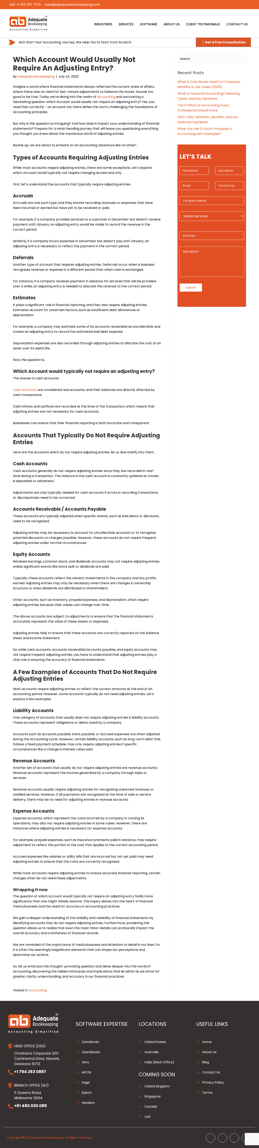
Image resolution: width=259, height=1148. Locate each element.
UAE (147, 1116)
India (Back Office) (159, 1062)
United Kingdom (157, 1086)
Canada (150, 1106)
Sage (86, 1082)
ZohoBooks (90, 1042)
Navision (88, 1102)
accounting (106, 96)
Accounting (37, 990)
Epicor (87, 1092)
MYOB (86, 1072)
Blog (205, 1062)
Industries (103, 24)
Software (148, 24)
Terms (207, 1092)
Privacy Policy (213, 1082)
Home (207, 1042)
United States (155, 1042)
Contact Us (237, 24)
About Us (171, 24)
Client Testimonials (203, 24)
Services (126, 24)
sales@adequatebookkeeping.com (72, 4)
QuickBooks (91, 1052)
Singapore (152, 1096)
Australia (151, 1052)
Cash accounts (25, 389)
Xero (85, 1062)
